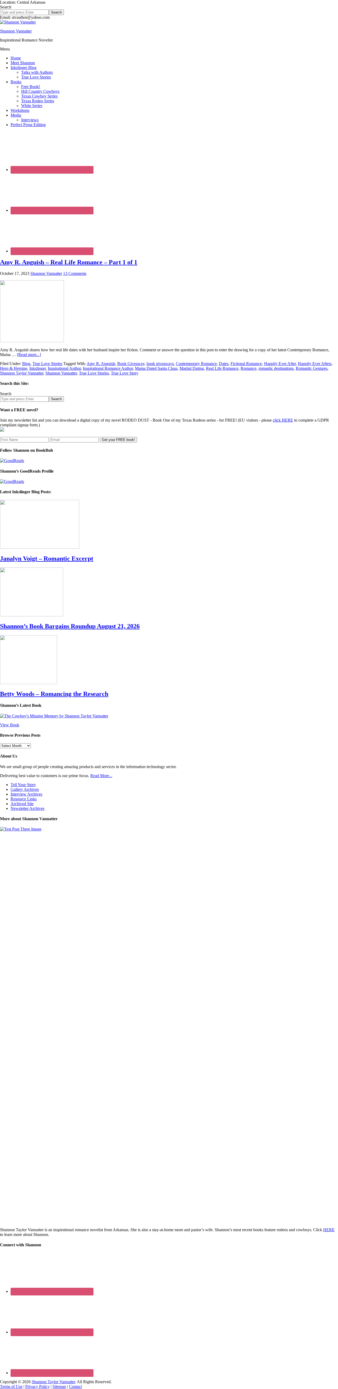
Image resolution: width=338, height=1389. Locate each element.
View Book (9, 725)
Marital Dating (192, 368)
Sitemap (59, 1386)
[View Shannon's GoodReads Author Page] (12, 481)
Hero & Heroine (13, 368)
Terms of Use (11, 1386)
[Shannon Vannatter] (18, 22)
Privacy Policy (37, 1386)
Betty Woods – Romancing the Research (54, 693)
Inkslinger (37, 368)
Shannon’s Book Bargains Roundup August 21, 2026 (70, 626)
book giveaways (160, 363)
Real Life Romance (222, 368)
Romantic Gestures (311, 368)
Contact (75, 1386)
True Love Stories (47, 363)
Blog (26, 363)
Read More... (101, 775)
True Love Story (124, 373)
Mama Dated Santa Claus (156, 368)
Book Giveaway (130, 363)
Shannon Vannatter (16, 31)
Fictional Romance (246, 363)
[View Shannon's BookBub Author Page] (12, 460)
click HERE (283, 420)
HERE (329, 1230)
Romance (248, 368)
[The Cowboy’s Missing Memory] (54, 716)
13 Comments (74, 273)
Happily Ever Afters (314, 363)
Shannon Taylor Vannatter (21, 373)
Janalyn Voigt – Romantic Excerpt (46, 558)
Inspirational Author (64, 368)
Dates (223, 363)
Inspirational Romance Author (108, 368)
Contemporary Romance (196, 363)
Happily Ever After (280, 363)
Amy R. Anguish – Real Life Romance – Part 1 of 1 (68, 262)
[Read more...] (29, 354)
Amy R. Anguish (101, 363)
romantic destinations (276, 368)
